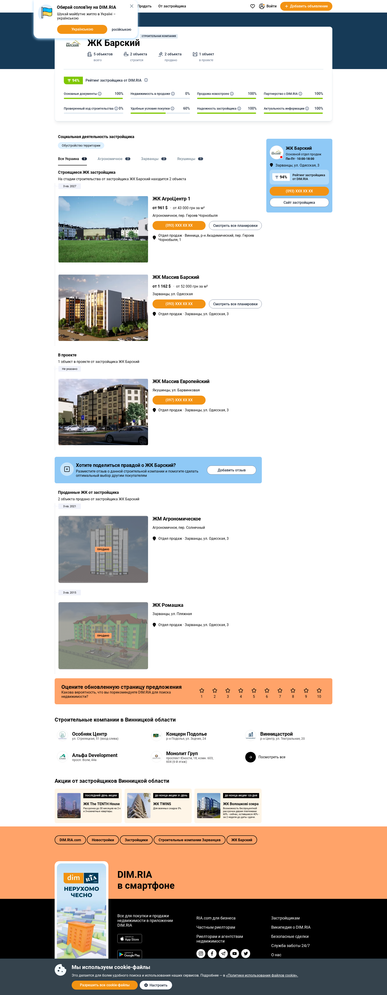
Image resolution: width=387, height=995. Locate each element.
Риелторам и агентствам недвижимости (219, 938)
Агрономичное (165, 215)
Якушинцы (161, 390)
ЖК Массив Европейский (181, 381)
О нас (276, 954)
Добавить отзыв (232, 470)
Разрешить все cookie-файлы (105, 985)
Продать (144, 6)
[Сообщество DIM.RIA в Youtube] (234, 953)
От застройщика (172, 6)
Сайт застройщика (299, 202)
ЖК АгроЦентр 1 (172, 199)
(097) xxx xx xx (179, 400)
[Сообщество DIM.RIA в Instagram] (200, 953)
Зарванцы (161, 294)
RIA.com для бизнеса (216, 918)
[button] (193, 80)
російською (121, 29)
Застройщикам (285, 918)
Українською (82, 29)
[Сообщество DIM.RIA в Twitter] (245, 953)
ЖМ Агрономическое (177, 519)
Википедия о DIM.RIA (291, 927)
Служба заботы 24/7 (290, 945)
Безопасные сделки (290, 936)
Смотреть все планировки (235, 225)
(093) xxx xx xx (179, 225)
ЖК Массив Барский (176, 277)
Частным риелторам (215, 927)
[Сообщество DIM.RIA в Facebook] (212, 953)
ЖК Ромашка (168, 605)
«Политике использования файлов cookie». (262, 975)
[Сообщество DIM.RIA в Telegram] (223, 953)
